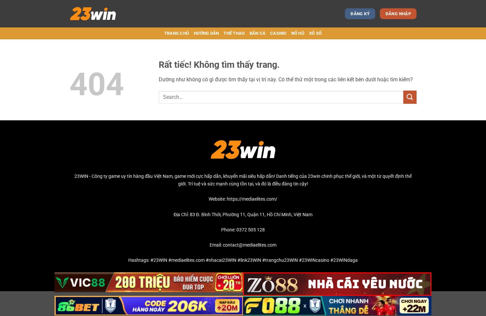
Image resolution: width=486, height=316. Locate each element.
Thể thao (234, 33)
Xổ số (315, 33)
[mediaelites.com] (98, 13)
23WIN (81, 176)
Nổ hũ (297, 33)
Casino (278, 33)
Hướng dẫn (206, 33)
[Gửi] (410, 97)
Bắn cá (258, 33)
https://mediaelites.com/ (252, 199)
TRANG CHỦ (176, 33)
